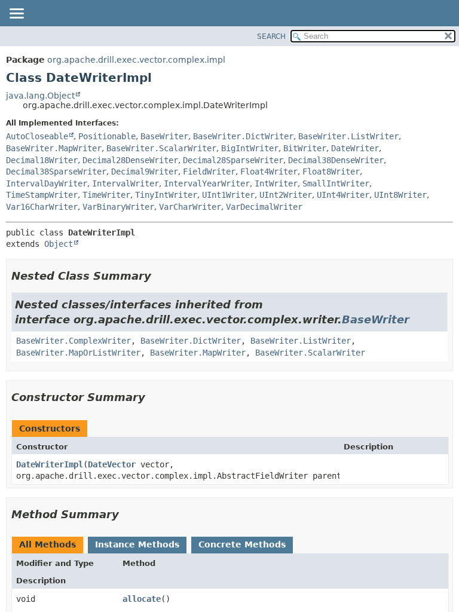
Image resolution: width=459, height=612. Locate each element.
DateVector (112, 464)
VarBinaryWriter (118, 207)
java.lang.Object (40, 95)
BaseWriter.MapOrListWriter (78, 352)
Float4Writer (269, 171)
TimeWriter (106, 195)
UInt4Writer (343, 195)
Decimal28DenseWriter (130, 160)
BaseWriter (164, 136)
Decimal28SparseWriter (233, 160)
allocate (142, 599)
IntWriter (276, 183)
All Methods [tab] (47, 544)
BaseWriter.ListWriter (348, 136)
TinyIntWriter (166, 195)
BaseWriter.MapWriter (54, 148)
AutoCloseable (37, 136)
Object (58, 244)
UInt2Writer (285, 195)
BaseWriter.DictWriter (243, 136)
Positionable (107, 136)
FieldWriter (209, 171)
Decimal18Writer (42, 160)
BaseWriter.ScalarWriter (161, 148)
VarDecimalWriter (264, 207)
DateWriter (355, 148)
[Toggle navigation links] (16, 14)
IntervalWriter (125, 183)
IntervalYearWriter (207, 183)
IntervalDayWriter (46, 183)
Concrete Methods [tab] (242, 544)
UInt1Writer (228, 195)
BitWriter (304, 148)
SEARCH (271, 36)
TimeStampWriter (42, 195)
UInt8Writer (400, 195)
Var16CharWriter (42, 207)
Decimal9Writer (144, 171)
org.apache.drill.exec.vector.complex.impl (136, 60)
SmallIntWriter (335, 183)
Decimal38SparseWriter (56, 171)
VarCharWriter (190, 207)
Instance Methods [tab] (137, 544)
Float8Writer (331, 171)
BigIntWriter (250, 148)
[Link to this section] (159, 276)
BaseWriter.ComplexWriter (73, 340)
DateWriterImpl (49, 464)
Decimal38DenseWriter (336, 160)
